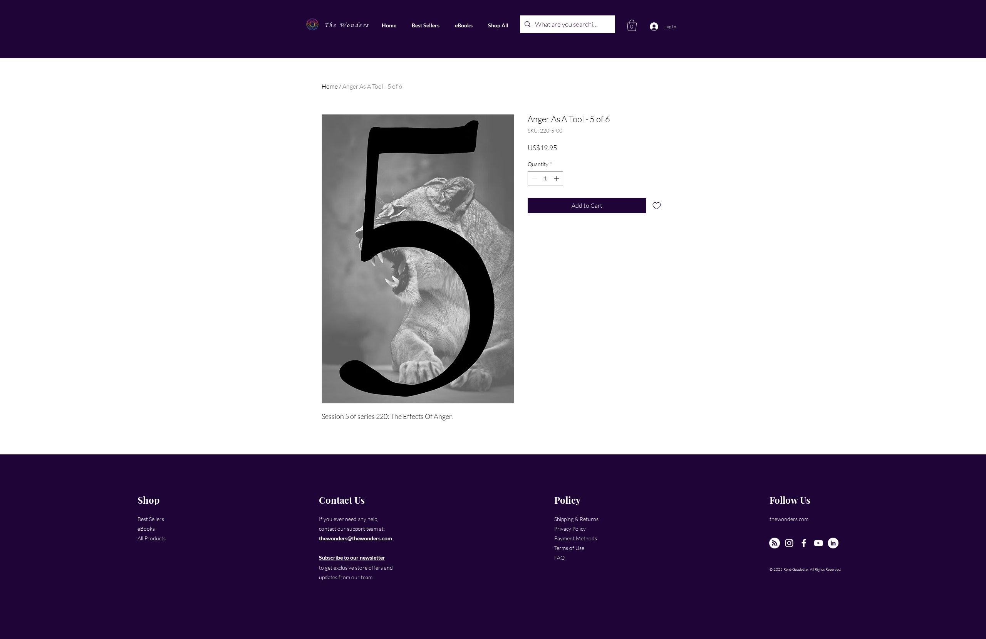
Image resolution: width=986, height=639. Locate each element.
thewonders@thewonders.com (355, 538)
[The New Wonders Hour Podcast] (774, 543)
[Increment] (557, 178)
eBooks (146, 528)
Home (330, 86)
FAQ (559, 557)
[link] (632, 25)
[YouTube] (818, 543)
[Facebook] (803, 543)
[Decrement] (533, 178)
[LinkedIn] (833, 543)
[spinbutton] (545, 178)
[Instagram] (789, 543)
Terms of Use (569, 548)
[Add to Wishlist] (656, 205)
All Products (152, 538)
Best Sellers (151, 519)
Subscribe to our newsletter (352, 557)
